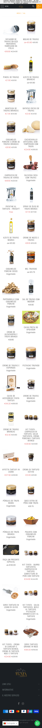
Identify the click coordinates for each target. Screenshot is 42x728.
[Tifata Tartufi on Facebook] (19, 704)
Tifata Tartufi (13, 720)
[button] (10, 723)
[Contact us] (37, 723)
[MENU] (1, 6)
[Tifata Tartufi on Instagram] (23, 704)
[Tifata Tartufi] (21, 6)
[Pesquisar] (33, 6)
